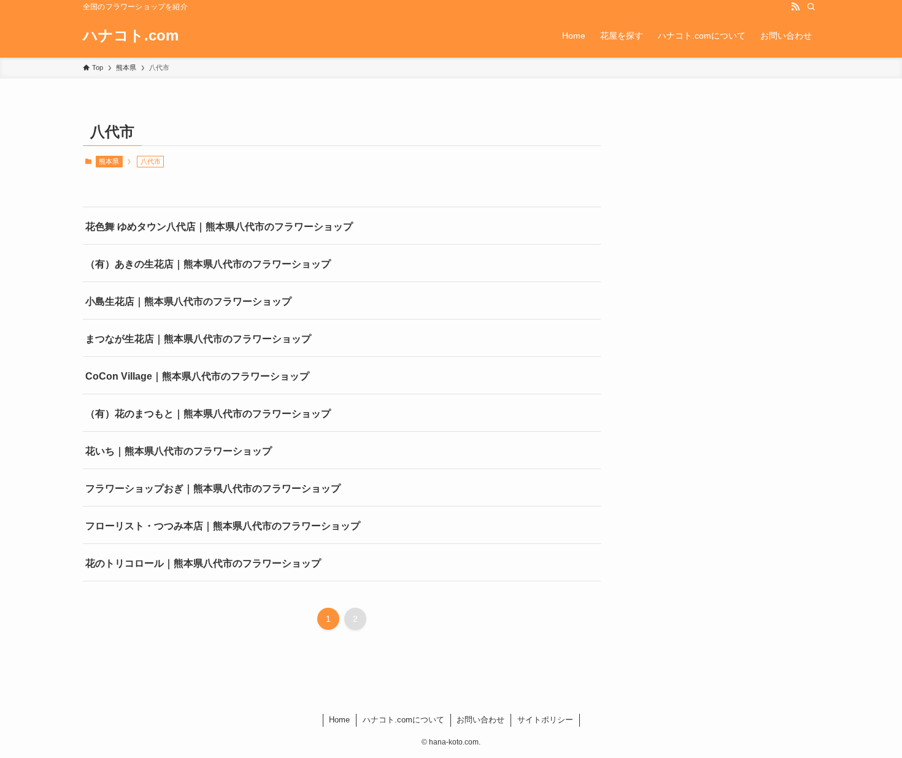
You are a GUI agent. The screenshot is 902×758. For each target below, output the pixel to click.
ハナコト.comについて (403, 719)
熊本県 (109, 161)
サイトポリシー (545, 719)
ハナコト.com (131, 35)
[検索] (811, 6)
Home (339, 719)
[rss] (795, 6)
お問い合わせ (480, 719)
